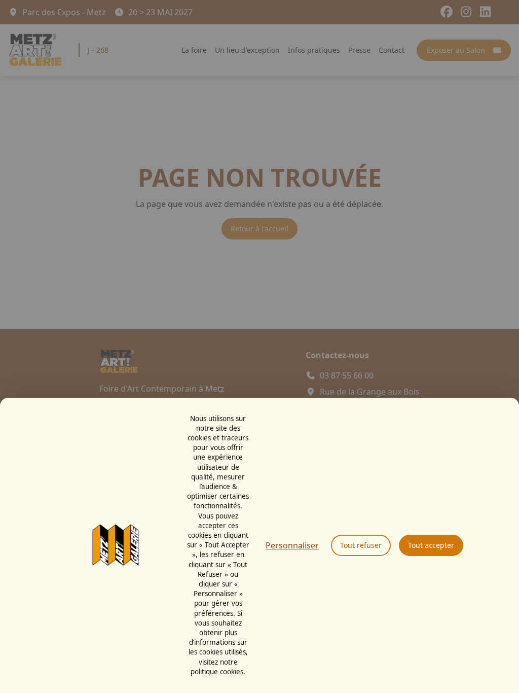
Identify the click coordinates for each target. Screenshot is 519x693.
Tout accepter (431, 545)
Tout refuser (361, 545)
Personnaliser (292, 545)
